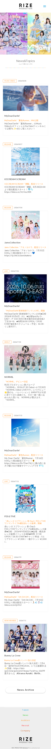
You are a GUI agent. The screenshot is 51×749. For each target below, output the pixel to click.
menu (44, 6)
